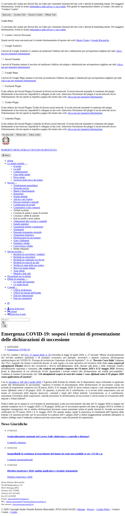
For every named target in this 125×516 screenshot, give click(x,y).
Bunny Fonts (82, 40)
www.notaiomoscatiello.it (23, 504)
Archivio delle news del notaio (28, 180)
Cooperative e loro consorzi (26, 207)
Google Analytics (13, 45)
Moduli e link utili (22, 273)
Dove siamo (19, 177)
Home (10, 160)
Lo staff (17, 169)
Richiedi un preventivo (24, 257)
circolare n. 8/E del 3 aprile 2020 (25, 382)
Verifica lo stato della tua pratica (28, 265)
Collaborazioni (20, 171)
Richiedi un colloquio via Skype (28, 259)
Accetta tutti (7, 135)
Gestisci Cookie (35, 15)
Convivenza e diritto (23, 246)
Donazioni (18, 193)
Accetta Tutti (19, 15)
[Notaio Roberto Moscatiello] (8, 303)
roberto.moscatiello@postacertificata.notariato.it (26, 501)
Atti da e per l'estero (23, 199)
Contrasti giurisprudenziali (20, 459)
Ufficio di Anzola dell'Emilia (27, 292)
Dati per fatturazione (23, 295)
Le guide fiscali (20, 284)
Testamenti (18, 229)
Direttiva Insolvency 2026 (19, 477)
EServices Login (18, 314)
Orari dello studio (21, 174)
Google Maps (11, 72)
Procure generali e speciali (26, 202)
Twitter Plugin (12, 102)
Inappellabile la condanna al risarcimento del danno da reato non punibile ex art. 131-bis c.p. (55, 453)
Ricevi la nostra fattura (24, 268)
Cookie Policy (103, 509)
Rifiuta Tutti (50, 15)
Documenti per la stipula (19, 276)
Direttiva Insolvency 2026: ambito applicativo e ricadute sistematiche (42, 471)
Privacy (90, 509)
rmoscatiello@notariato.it (18, 499)
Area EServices (16, 308)
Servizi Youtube (12, 59)
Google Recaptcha (100, 40)
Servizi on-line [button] (14, 251)
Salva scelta (34, 135)
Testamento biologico (23, 235)
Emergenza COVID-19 (18, 349)
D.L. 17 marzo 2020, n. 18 (38, 355)
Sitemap (81, 509)
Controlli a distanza (16, 442)
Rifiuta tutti (21, 135)
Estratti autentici (21, 224)
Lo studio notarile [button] (16, 163)
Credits (13, 512)
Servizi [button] (11, 182)
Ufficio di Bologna (22, 290)
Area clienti (19, 270)
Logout (13, 311)
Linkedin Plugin (12, 118)
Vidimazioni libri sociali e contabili (30, 221)
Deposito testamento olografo (27, 232)
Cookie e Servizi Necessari (18, 35)
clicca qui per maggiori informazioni (18, 80)
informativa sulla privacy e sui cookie (48, 6)
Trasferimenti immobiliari (25, 185)
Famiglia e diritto (21, 243)
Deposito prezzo (21, 188)
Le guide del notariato (23, 281)
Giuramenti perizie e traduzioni (28, 226)
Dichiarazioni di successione (27, 237)
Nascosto (6, 15)
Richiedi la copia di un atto (26, 262)
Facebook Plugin (13, 86)
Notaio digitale (20, 196)
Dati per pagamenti (22, 298)
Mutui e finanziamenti (23, 191)
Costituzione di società (24, 204)
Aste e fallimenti (21, 240)
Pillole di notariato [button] (16, 279)
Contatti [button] (11, 287)
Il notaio (17, 166)
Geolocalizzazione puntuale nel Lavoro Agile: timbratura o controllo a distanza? (48, 436)
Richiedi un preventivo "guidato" (29, 254)
